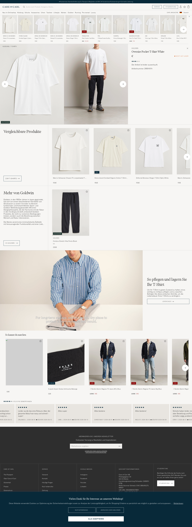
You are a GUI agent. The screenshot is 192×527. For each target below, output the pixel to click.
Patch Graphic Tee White (88, 38)
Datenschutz (8, 490)
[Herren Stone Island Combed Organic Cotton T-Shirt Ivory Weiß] (25, 24)
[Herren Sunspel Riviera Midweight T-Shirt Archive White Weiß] (120, 24)
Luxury (93, 13)
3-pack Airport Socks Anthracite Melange (62, 389)
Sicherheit (7, 483)
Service (157, 7)
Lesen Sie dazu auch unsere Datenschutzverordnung (96, 451)
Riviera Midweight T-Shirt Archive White (120, 38)
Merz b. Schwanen (9, 36)
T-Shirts (14, 46)
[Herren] (24, 362)
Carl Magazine (172, 12)
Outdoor (71, 13)
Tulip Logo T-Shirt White (151, 38)
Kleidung (20, 13)
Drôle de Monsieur (41, 36)
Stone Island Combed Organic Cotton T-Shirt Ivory (110, 178)
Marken (63, 13)
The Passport (8, 475)
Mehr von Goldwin (19, 193)
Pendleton (85, 36)
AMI (146, 36)
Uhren (43, 13)
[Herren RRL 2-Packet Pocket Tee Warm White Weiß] (104, 24)
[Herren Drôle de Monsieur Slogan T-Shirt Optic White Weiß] (41, 24)
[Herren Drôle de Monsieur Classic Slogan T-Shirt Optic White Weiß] (72, 24)
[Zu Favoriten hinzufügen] (86, 130)
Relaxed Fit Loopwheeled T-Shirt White (56, 38)
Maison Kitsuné (134, 36)
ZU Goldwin (10, 243)
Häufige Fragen (47, 483)
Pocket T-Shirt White (166, 38)
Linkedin (83, 487)
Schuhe (27, 13)
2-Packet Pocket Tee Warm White (104, 38)
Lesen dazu (166, 301)
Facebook (83, 479)
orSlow (163, 36)
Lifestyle (56, 13)
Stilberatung (171, 7)
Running (78, 13)
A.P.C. (178, 36)
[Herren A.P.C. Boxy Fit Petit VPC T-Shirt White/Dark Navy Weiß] (183, 24)
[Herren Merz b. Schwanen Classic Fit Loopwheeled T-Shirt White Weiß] (9, 24)
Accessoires (35, 13)
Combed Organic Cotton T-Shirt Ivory (25, 38)
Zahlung (45, 490)
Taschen (49, 13)
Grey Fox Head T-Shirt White (135, 38)
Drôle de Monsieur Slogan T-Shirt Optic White (152, 178)
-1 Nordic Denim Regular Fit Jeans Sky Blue (146, 389)
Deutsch (186, 12)
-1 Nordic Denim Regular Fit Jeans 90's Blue (105, 389)
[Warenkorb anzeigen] (188, 7)
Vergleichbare (22, 131)
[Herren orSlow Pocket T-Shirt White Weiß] (167, 24)
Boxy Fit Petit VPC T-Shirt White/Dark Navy (183, 38)
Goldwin (135, 48)
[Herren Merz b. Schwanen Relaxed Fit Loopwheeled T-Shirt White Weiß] (57, 24)
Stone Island (23, 36)
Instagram (83, 475)
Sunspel (116, 36)
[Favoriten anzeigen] (184, 7)
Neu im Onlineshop (9, 13)
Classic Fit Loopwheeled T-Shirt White (9, 38)
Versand (45, 475)
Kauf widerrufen (47, 487)
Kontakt (45, 479)
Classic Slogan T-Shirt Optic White (71, 38)
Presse (6, 487)
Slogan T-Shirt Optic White (40, 38)
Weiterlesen (178, 503)
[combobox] (186, 12)
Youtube (83, 483)
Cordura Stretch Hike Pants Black (65, 241)
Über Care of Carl (10, 479)
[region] (96, 413)
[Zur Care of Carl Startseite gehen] (11, 7)
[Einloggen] (180, 7)
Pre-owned (86, 13)
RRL (99, 36)
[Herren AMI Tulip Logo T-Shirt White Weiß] (151, 24)
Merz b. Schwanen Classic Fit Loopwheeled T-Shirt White (69, 178)
